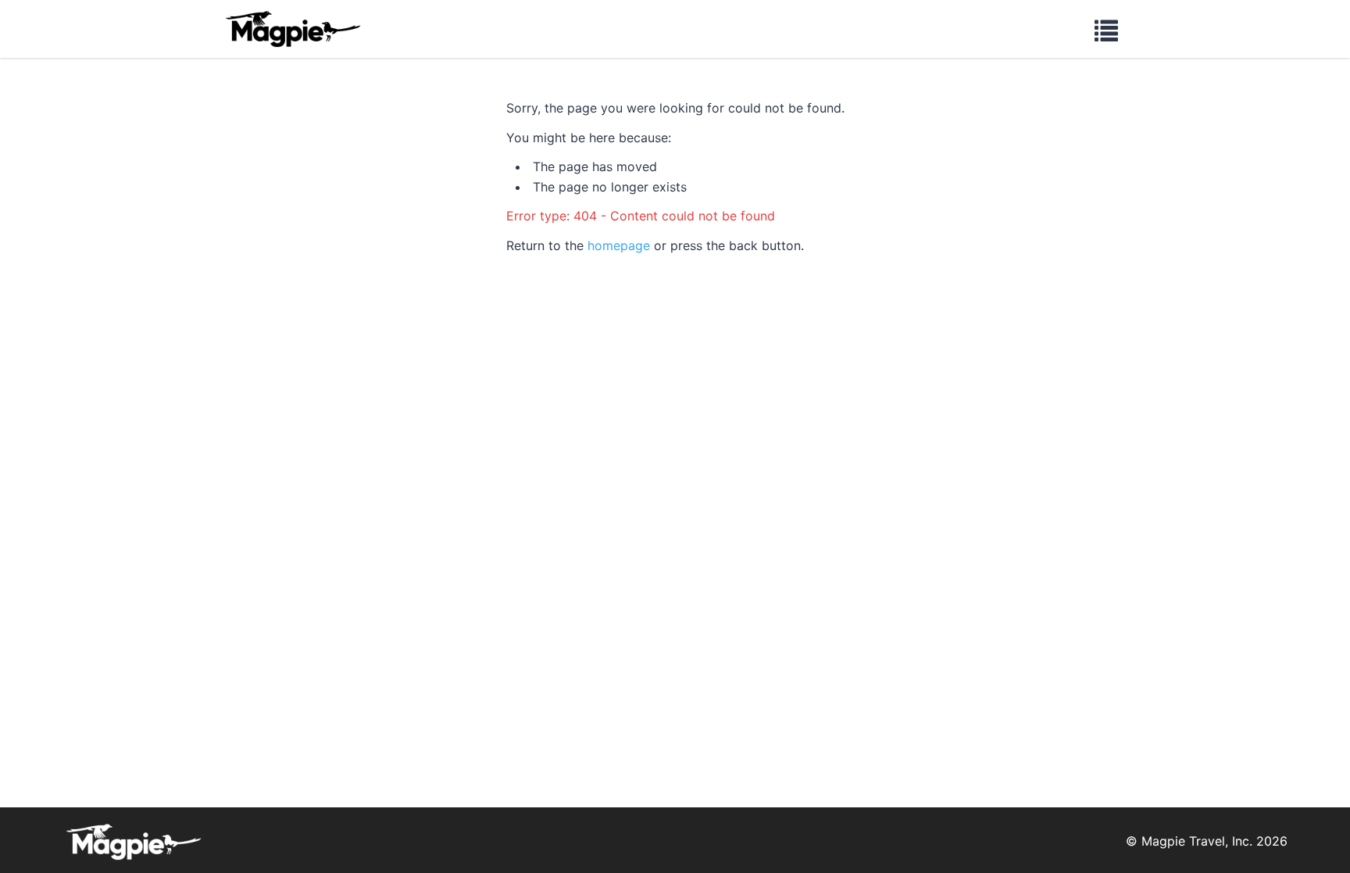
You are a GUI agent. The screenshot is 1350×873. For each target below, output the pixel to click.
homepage (619, 245)
